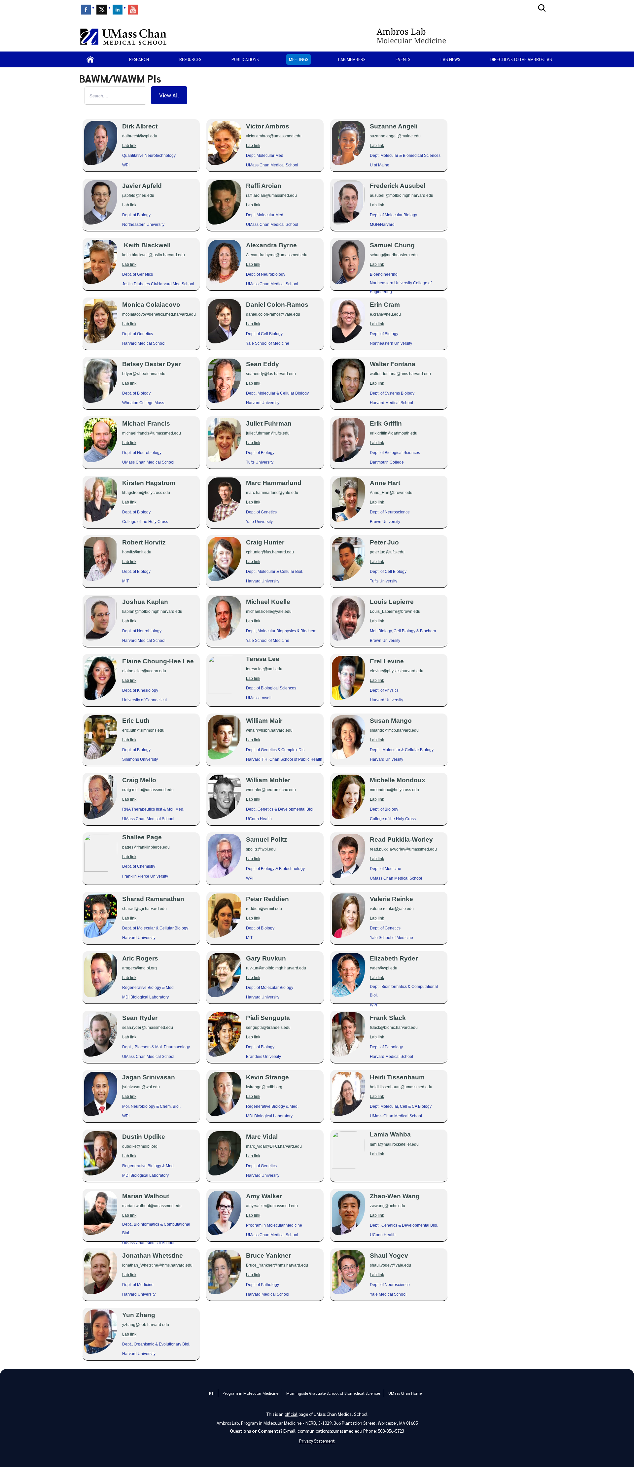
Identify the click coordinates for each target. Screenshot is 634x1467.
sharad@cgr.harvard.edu (144, 908)
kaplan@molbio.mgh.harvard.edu (152, 611)
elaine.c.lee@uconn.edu (144, 671)
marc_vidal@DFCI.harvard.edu (274, 1146)
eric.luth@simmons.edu (143, 730)
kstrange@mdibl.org (264, 1087)
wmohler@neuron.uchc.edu (271, 789)
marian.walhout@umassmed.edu (152, 1206)
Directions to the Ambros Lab (521, 59)
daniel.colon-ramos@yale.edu (273, 314)
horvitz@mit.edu (136, 552)
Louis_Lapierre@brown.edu (395, 611)
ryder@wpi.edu (383, 968)
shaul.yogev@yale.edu (390, 1265)
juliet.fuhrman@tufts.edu (268, 433)
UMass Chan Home (405, 1393)
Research (139, 59)
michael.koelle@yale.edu (269, 611)
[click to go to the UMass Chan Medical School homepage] (123, 37)
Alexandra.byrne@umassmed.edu (276, 255)
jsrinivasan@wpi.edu (141, 1087)
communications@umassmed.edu (330, 1431)
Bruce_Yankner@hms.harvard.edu (277, 1265)
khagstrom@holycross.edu (146, 492)
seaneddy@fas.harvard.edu (271, 373)
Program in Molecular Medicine (250, 1393)
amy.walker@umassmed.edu (272, 1206)
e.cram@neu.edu (385, 314)
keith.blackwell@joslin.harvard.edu (153, 255)
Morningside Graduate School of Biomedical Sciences (333, 1393)
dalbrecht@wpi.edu (139, 136)
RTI (212, 1393)
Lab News (450, 59)
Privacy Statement (317, 1441)
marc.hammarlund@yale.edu (272, 492)
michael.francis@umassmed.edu (151, 433)
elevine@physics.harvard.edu (396, 671)
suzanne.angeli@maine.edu (395, 136)
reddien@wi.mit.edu (264, 908)
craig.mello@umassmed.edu (148, 789)
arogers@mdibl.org (139, 968)
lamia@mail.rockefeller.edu (394, 1144)
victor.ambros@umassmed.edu (273, 136)
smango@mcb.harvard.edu (394, 730)
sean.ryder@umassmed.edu (147, 1027)
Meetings (298, 59)
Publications (245, 59)
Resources (190, 59)
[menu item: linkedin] (117, 9)
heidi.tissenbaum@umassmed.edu (401, 1087)
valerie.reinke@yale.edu (392, 908)
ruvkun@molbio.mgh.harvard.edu (276, 968)
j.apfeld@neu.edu (138, 195)
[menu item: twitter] (102, 9)
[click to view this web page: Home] (90, 59)
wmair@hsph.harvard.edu (269, 730)
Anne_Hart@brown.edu (391, 492)
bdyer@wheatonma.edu (143, 373)
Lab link (129, 145)
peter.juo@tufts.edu (387, 552)
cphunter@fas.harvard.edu (270, 552)
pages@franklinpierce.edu (146, 847)
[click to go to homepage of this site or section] (465, 37)
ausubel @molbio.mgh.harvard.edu (401, 195)
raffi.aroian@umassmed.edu (271, 195)
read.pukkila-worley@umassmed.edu (403, 849)
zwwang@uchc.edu (387, 1206)
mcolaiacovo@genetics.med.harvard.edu (159, 314)
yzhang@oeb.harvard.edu (145, 1324)
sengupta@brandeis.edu (268, 1027)
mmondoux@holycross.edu (394, 789)
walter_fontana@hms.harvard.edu (400, 373)
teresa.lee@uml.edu (264, 669)
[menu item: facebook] (85, 9)
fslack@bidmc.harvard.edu (394, 1027)
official (291, 1414)
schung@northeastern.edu (394, 255)
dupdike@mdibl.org (140, 1146)
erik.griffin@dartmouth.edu (393, 433)
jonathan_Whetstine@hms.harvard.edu (157, 1265)
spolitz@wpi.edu (261, 849)
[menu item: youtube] (133, 9)
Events (403, 59)
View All (169, 95)
